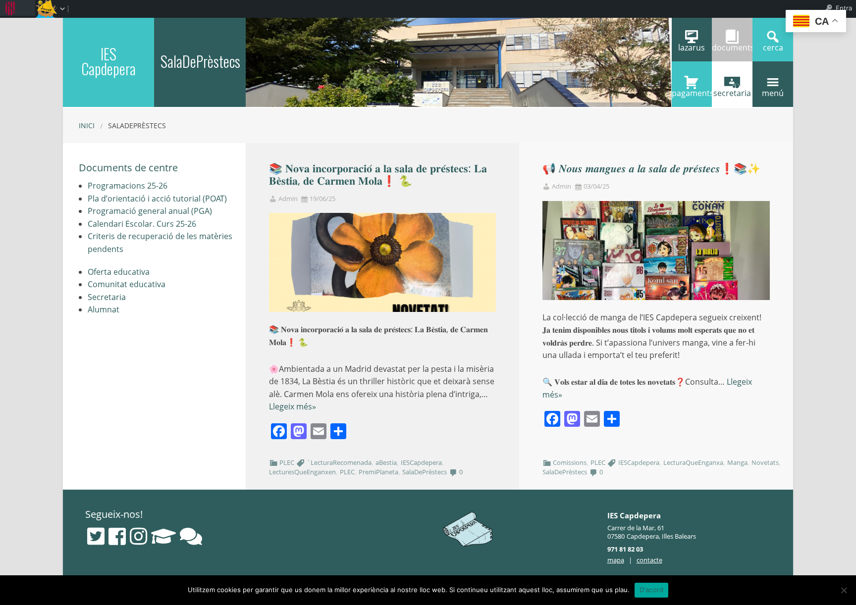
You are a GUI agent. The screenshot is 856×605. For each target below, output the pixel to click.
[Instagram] (138, 536)
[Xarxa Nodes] (191, 536)
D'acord (652, 590)
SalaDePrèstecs (424, 471)
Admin (288, 199)
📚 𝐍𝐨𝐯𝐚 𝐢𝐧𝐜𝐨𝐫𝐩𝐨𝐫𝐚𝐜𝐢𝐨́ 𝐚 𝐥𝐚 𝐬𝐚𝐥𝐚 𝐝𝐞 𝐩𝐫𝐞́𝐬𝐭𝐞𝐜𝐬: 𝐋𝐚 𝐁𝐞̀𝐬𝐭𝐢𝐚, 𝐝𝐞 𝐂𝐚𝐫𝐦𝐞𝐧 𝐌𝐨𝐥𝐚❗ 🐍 (378, 174)
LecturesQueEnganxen (302, 471)
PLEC (286, 462)
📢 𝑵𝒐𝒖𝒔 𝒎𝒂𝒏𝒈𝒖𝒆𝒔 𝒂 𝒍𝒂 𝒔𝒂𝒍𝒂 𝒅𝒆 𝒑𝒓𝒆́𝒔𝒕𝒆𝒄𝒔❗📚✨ (651, 168)
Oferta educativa (119, 271)
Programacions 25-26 (127, 185)
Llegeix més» (292, 406)
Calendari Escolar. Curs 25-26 (142, 223)
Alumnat (103, 309)
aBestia (386, 462)
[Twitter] (96, 536)
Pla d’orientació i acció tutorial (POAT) (157, 198)
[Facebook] (117, 536)
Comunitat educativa (126, 284)
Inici (87, 125)
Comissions (570, 462)
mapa (615, 559)
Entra (844, 8)
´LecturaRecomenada (339, 462)
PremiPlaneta (378, 471)
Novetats (765, 462)
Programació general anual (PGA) (150, 210)
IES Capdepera (108, 61)
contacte (649, 559)
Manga (737, 462)
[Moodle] (163, 536)
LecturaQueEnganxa (693, 462)
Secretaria (107, 297)
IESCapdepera (421, 462)
